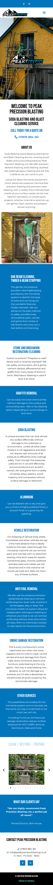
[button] (44, 12)
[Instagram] (29, 4)
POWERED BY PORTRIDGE (26, 881)
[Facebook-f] (23, 4)
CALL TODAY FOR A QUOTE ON (26, 130)
